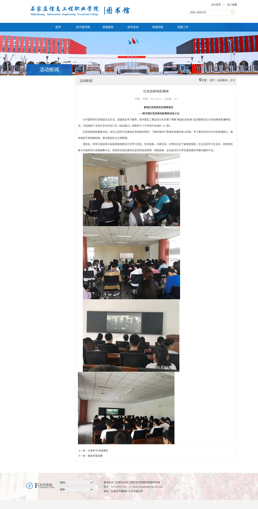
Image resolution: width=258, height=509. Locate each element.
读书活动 (132, 27)
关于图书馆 (83, 27)
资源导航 (157, 27)
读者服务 (108, 27)
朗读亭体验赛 (95, 456)
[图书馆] (79, 4)
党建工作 (182, 27)
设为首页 (216, 4)
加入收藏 (232, 4)
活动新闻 (222, 80)
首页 (58, 27)
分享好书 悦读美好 (98, 450)
